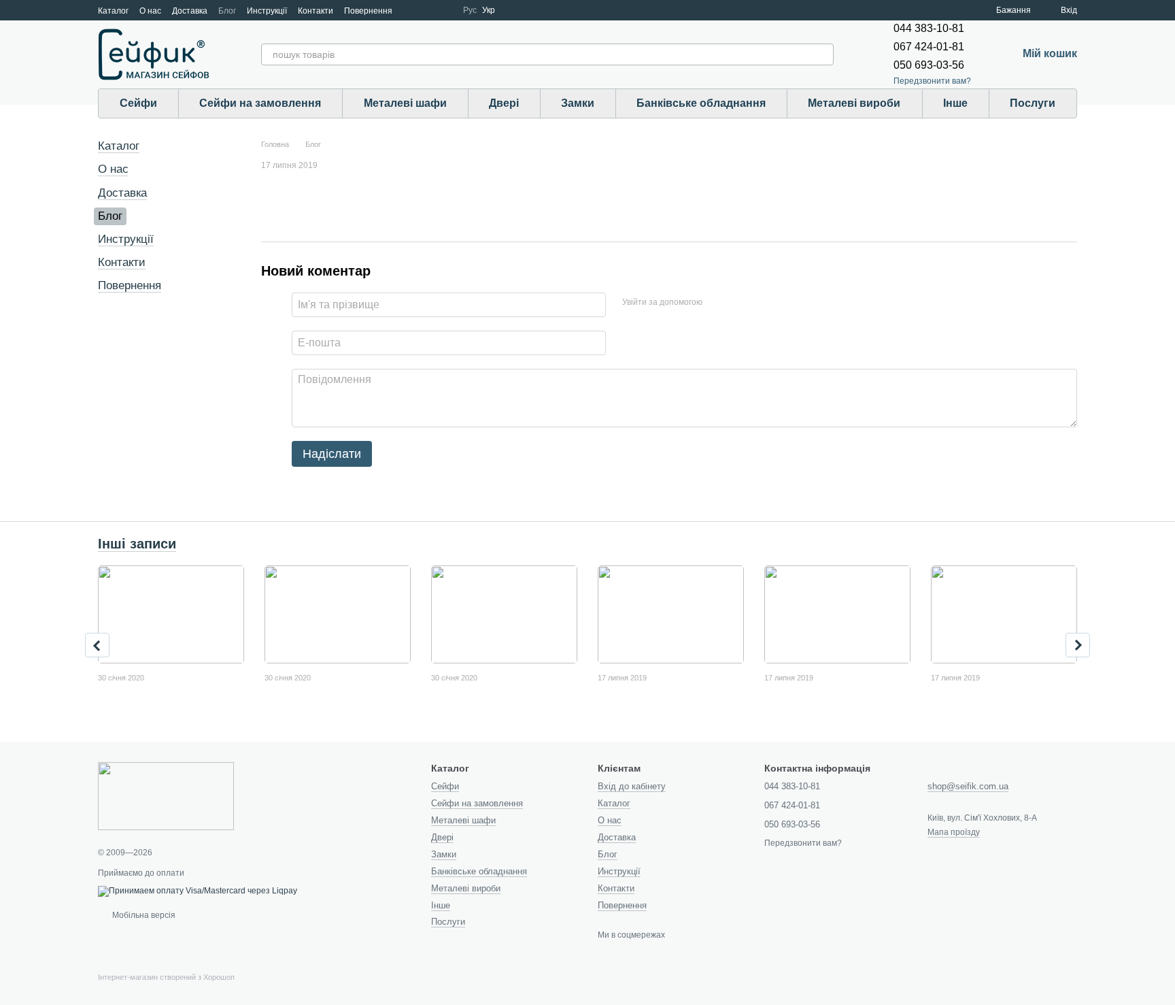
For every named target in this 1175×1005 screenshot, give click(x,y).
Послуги (1032, 103)
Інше (955, 103)
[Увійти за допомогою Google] (739, 303)
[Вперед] (1078, 645)
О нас (150, 11)
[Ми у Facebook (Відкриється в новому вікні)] (411, 10)
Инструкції (267, 11)
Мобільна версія (142, 915)
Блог (227, 11)
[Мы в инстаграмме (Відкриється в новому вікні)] (444, 10)
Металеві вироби (854, 103)
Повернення (368, 11)
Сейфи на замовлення (260, 103)
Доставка (189, 11)
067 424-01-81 (928, 46)
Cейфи (138, 103)
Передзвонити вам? (932, 81)
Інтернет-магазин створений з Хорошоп (166, 977)
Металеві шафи (405, 103)
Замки (577, 103)
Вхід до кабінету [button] (632, 786)
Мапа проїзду (953, 832)
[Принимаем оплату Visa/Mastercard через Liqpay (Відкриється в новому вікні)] (197, 890)
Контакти (315, 11)
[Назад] (97, 645)
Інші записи (137, 543)
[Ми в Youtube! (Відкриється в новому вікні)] (427, 10)
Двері (504, 103)
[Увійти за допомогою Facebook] (717, 303)
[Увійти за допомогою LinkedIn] (761, 303)
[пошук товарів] (823, 54)
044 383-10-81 (928, 28)
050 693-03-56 (928, 65)
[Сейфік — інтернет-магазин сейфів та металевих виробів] (166, 795)
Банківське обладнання (701, 103)
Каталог (113, 11)
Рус (470, 10)
